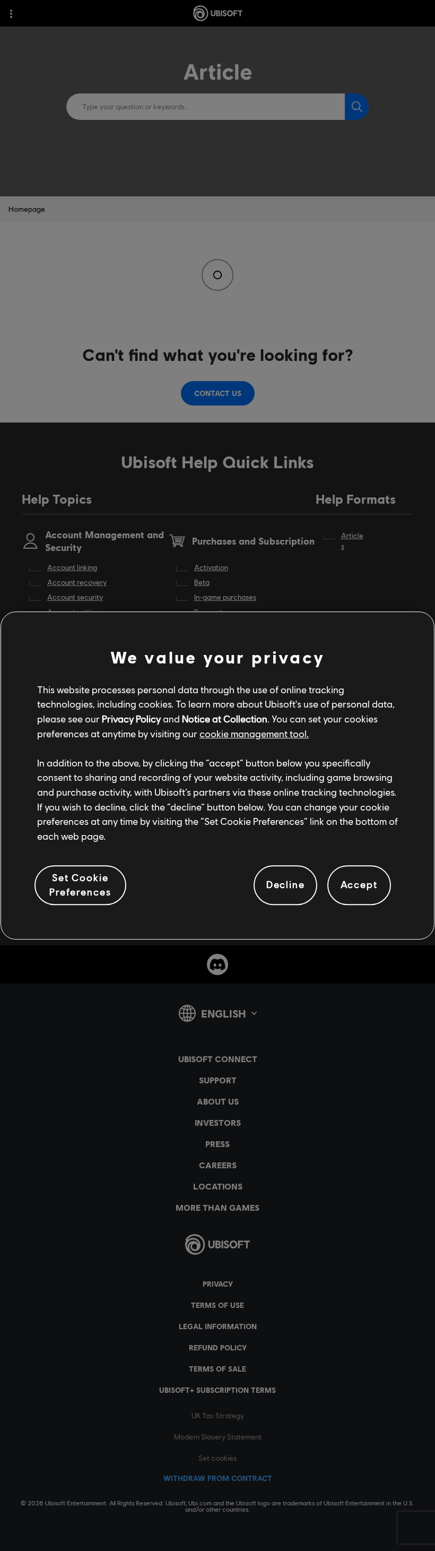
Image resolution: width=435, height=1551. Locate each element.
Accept (359, 884)
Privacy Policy (131, 719)
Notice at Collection (224, 719)
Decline (285, 884)
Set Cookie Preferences (80, 885)
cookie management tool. (254, 733)
